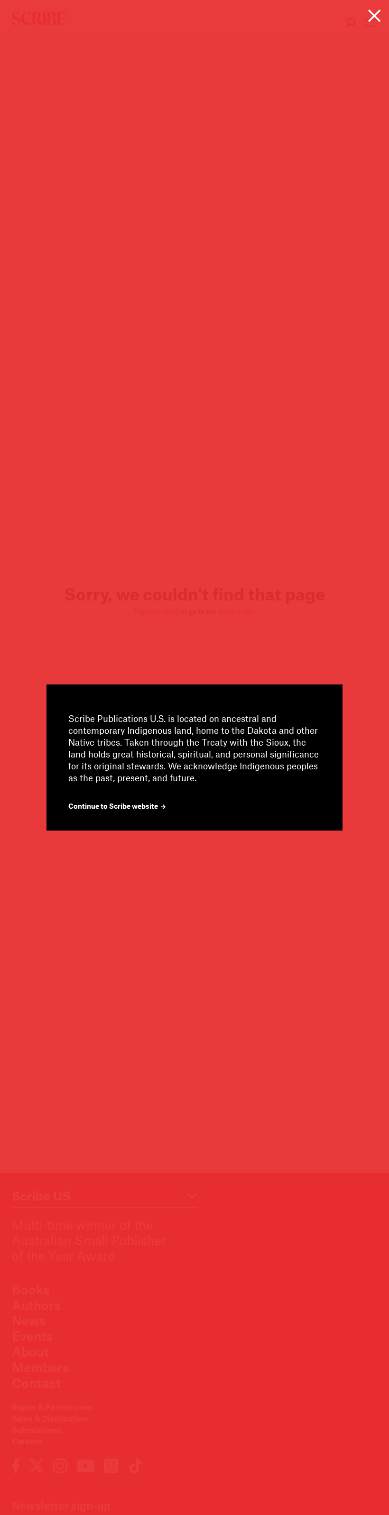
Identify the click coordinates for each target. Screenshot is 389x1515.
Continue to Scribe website (113, 806)
